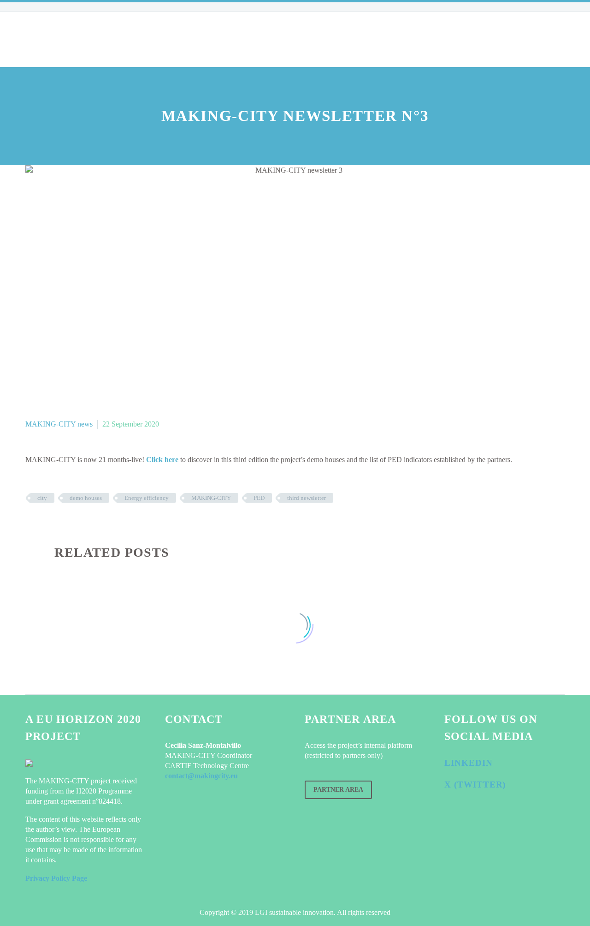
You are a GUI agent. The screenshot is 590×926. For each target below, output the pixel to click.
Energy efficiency (146, 497)
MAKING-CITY (211, 497)
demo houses (86, 497)
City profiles (178, 39)
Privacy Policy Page (56, 878)
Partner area (338, 789)
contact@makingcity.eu (201, 776)
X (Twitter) (475, 784)
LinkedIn (468, 763)
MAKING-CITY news (59, 424)
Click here (162, 459)
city (42, 497)
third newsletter (306, 497)
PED (259, 497)
